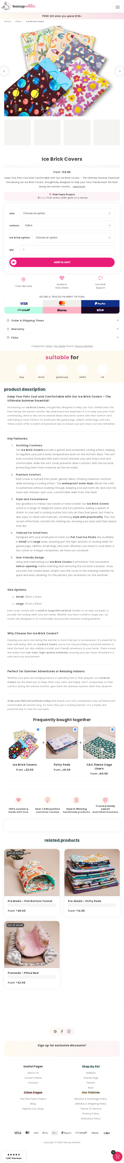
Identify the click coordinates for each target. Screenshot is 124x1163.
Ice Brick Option (19, 237)
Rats (91, 1087)
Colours (14, 225)
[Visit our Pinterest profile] (55, 1031)
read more (79, 186)
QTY (11, 249)
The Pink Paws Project (33, 1098)
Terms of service (90, 1108)
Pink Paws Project (64, 194)
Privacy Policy (91, 1113)
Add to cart (62, 262)
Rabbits (91, 1072)
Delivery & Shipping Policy (91, 1103)
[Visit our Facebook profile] (62, 1031)
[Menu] (117, 7)
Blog (33, 1103)
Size (12, 213)
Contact (33, 1082)
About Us (33, 1072)
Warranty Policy (91, 1118)
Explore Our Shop (33, 1108)
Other (18, 21)
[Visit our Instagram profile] (69, 1031)
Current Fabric (33, 1077)
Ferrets (91, 1082)
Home (7, 21)
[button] (14, 1156)
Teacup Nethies (83, 346)
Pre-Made (59, 346)
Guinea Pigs (91, 1077)
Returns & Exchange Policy (91, 1098)
